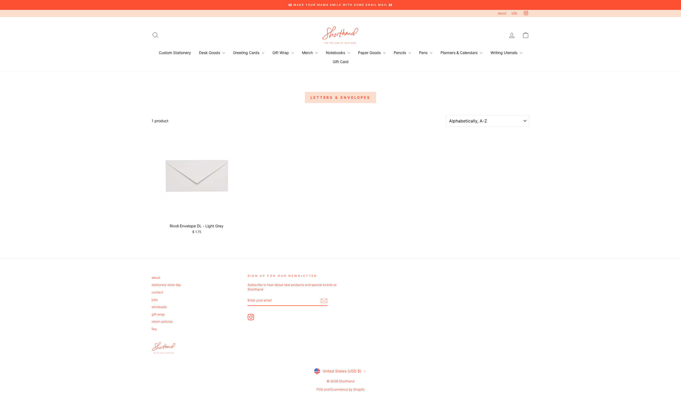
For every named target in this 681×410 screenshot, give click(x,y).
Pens (424, 52)
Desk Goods (210, 52)
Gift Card (340, 61)
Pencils (400, 52)
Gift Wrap (281, 52)
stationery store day (166, 285)
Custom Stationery (175, 52)
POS (320, 389)
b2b (514, 13)
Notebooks (336, 52)
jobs (155, 300)
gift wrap (158, 314)
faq (154, 329)
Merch (308, 52)
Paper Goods (370, 52)
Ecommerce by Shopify (347, 389)
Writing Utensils (504, 52)
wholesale (159, 307)
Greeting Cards (246, 52)
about (502, 13)
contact (157, 292)
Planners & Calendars (460, 52)
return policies (162, 321)
